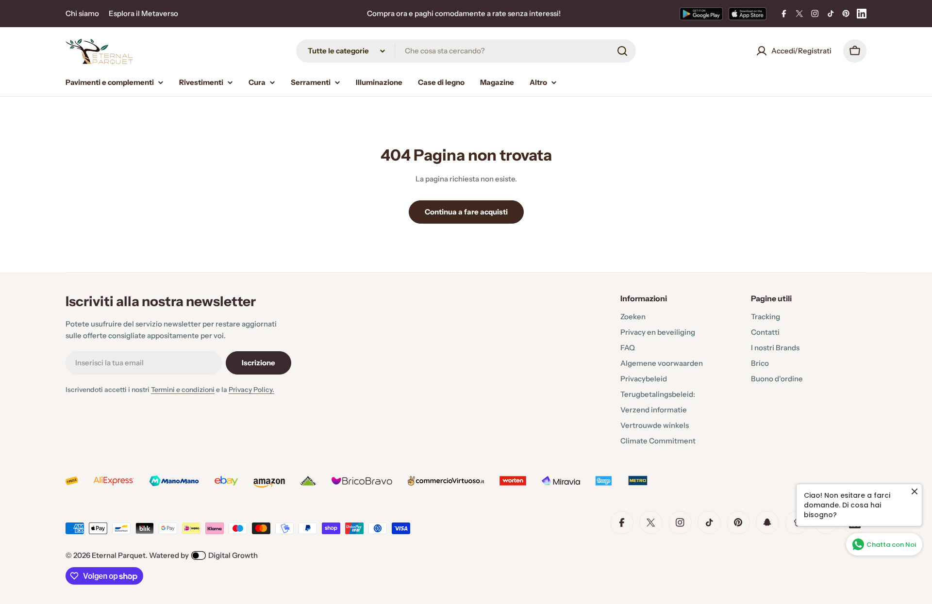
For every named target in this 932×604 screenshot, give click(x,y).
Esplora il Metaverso (143, 13)
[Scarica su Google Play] (701, 13)
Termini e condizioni (183, 389)
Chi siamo (82, 13)
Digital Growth (233, 555)
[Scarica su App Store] (747, 13)
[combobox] (466, 51)
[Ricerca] (622, 51)
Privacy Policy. (251, 389)
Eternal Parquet (119, 555)
